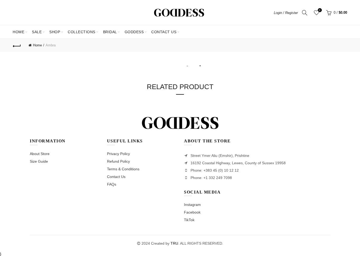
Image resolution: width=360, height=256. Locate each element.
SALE (38, 29)
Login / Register (286, 13)
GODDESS (134, 32)
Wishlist (319, 10)
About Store (40, 154)
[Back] (16, 45)
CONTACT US (163, 32)
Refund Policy (118, 161)
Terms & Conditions (123, 169)
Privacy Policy (118, 154)
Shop (54, 32)
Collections (81, 32)
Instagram (192, 204)
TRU (174, 243)
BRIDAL (110, 32)
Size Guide (39, 161)
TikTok (189, 220)
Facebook (192, 212)
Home (18, 32)
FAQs (111, 184)
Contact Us (116, 177)
